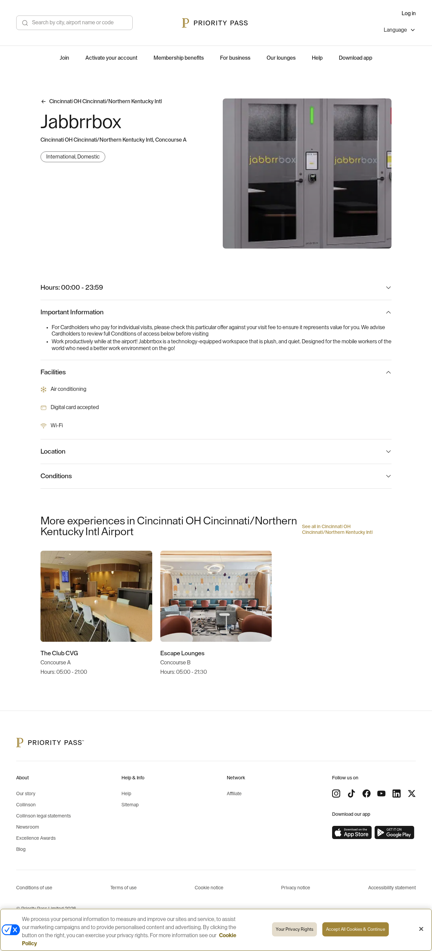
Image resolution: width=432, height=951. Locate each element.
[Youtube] (381, 793)
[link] (352, 832)
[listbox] (400, 31)
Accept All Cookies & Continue (355, 929)
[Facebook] (366, 793)
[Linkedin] (397, 793)
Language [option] (395, 30)
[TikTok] (351, 793)
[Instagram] (336, 793)
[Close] (421, 929)
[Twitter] (412, 793)
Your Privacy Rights (294, 929)
